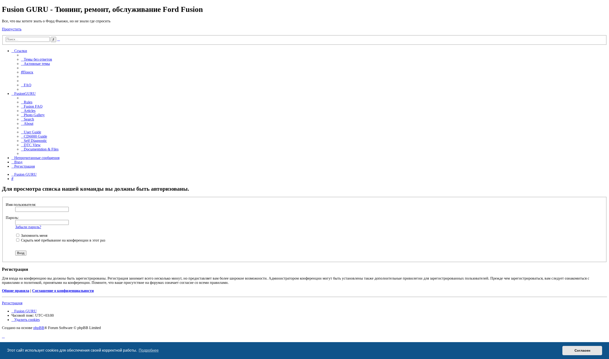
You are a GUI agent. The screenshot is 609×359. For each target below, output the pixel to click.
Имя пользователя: (21, 205)
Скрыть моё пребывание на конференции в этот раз (62, 240)
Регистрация (12, 303)
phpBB (38, 328)
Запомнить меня (33, 235)
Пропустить (11, 29)
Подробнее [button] (149, 350)
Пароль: (12, 218)
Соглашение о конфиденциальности (63, 291)
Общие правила (15, 291)
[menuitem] (36, 59)
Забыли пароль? (28, 227)
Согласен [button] (582, 350)
